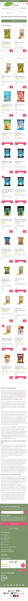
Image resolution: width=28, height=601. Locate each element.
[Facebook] (4, 585)
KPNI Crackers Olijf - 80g (20, 279)
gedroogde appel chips (17, 393)
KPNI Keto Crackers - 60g (20, 43)
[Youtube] (11, 585)
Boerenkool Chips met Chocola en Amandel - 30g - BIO (20, 221)
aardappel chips (18, 395)
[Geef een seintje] (7, 143)
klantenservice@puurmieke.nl (10, 547)
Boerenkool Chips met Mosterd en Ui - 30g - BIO (7, 221)
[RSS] (23, 585)
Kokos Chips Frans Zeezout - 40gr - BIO (20, 190)
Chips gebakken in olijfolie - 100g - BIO (6, 43)
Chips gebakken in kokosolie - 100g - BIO (20, 367)
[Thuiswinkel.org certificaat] (11, 590)
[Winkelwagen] (26, 4)
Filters (13, 21)
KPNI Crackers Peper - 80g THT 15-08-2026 (7, 339)
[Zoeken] (19, 8)
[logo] (12, 4)
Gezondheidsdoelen (14, 528)
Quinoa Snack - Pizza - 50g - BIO (7, 133)
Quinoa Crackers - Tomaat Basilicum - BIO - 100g (6, 280)
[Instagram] (14, 585)
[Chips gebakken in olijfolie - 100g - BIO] (7, 34)
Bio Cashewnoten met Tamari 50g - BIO (7, 367)
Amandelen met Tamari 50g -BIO (19, 339)
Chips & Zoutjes (10, 13)
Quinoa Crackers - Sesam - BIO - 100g (19, 250)
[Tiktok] (17, 585)
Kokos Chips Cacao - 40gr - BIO (20, 162)
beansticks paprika (19, 399)
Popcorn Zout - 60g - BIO (20, 105)
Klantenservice (14, 523)
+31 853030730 (7, 542)
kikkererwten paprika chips (6, 399)
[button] (23, 4)
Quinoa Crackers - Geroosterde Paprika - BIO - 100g (7, 251)
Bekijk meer (21, 570)
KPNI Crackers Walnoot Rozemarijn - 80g (20, 310)
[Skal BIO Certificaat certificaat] (18, 590)
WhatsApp (6, 544)
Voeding (7, 11)
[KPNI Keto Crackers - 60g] (20, 34)
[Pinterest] (20, 585)
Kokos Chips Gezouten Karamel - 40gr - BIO (7, 162)
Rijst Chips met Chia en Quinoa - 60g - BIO (7, 105)
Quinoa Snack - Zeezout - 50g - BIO (20, 133)
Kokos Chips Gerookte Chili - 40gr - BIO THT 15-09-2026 (7, 191)
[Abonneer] (25, 512)
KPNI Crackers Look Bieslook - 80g (6, 309)
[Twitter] (8, 585)
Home (2, 11)
